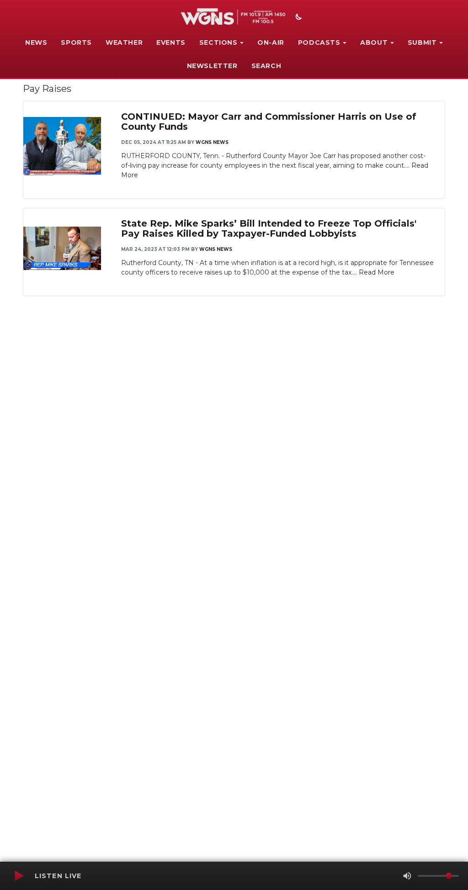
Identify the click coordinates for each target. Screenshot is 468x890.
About (374, 42)
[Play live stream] (18, 875)
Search (266, 66)
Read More (376, 272)
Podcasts (319, 42)
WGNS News (212, 142)
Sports (76, 42)
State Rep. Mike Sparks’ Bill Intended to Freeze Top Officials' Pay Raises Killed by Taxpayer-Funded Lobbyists (268, 228)
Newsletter (212, 66)
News (36, 42)
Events (171, 42)
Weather (124, 42)
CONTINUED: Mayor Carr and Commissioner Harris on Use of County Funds (268, 121)
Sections (218, 42)
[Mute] (407, 876)
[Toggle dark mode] (297, 18)
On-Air (270, 42)
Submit (422, 42)
